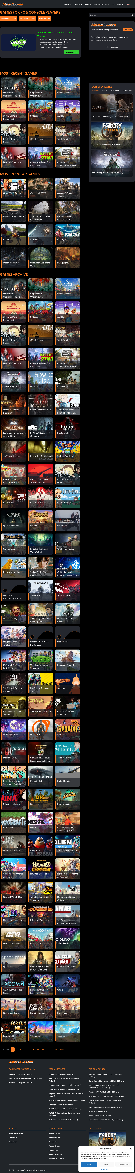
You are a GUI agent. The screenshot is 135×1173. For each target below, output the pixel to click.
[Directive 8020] (13, 753)
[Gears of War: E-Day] (13, 892)
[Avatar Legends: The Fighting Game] (40, 613)
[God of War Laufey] (13, 1008)
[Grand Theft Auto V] (13, 188)
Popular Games (54, 1133)
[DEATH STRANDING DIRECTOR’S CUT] (40, 961)
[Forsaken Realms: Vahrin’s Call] (40, 544)
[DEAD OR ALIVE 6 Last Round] (13, 660)
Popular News (54, 1150)
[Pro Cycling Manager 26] (40, 683)
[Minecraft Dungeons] (40, 915)
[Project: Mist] (40, 776)
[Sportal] (67, 729)
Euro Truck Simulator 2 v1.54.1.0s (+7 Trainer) (106, 1107)
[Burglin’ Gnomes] (40, 1008)
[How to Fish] (40, 381)
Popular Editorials (55, 1154)
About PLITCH (71, 52)
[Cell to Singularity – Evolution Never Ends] (67, 567)
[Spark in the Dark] (13, 521)
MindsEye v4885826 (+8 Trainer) (61, 1104)
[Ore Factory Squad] (67, 544)
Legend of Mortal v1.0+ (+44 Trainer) (62, 1074)
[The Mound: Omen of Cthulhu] (13, 683)
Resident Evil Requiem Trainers (20, 1083)
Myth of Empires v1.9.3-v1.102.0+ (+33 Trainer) (106, 1096)
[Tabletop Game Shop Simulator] (40, 892)
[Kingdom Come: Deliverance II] (67, 211)
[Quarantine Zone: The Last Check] (40, 157)
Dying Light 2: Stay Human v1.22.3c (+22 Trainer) (107, 1081)
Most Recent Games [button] (8, 18)
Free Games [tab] (127, 90)
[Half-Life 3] (40, 729)
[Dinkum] (40, 521)
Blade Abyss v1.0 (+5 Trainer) (100, 1115)
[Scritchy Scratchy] (67, 451)
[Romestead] (67, 1008)
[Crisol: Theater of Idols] (40, 405)
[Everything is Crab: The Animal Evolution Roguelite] (13, 776)
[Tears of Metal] (67, 590)
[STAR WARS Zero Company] (40, 428)
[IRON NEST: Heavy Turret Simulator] (40, 474)
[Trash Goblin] (67, 134)
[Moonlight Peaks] (13, 729)
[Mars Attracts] (67, 799)
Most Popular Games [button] (27, 18)
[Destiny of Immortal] (13, 157)
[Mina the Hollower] (13, 799)
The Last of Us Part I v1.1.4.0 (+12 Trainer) (104, 1092)
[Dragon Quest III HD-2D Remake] (40, 637)
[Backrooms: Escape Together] (13, 706)
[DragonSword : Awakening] (13, 637)
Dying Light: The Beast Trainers (20, 1074)
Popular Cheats (54, 1146)
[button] (131, 1148)
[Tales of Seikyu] (67, 753)
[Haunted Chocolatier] (40, 869)
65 (47, 1049)
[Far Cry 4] (67, 234)
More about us (112, 47)
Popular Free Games (56, 1159)
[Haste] (40, 822)
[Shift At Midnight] (13, 613)
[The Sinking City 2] (13, 381)
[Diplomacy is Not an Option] (67, 892)
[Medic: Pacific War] (13, 845)
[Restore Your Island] (13, 567)
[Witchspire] (40, 1031)
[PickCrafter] (13, 822)
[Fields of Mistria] (67, 497)
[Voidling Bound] (67, 938)
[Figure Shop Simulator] (13, 915)
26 (33, 1049)
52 (43, 1049)
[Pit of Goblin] (13, 497)
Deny (106, 1164)
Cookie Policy (105, 1169)
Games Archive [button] (44, 18)
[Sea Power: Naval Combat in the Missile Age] (67, 915)
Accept (88, 1164)
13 (28, 1049)
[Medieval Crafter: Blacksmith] (13, 405)
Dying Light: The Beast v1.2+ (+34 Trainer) (64, 1089)
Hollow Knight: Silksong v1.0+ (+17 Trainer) (65, 1085)
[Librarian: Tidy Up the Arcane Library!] (13, 428)
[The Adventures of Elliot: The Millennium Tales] (67, 405)
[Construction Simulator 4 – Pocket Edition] (67, 157)
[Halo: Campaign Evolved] (67, 613)
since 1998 (128, 30)
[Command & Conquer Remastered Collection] (40, 753)
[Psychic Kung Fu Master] (13, 134)
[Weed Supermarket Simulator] (40, 660)
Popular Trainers (55, 1138)
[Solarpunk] (67, 1031)
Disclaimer (13, 1142)
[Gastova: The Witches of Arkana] (13, 869)
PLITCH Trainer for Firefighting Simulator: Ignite (67, 1100)
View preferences (124, 1164)
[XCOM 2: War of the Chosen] (13, 985)
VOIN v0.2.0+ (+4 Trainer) (98, 1111)
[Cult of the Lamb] (40, 497)
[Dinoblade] (67, 521)
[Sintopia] (40, 111)
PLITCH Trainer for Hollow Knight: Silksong (65, 1109)
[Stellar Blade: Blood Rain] (40, 567)
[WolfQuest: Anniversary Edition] (13, 590)
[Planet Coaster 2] (67, 87)
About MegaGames (16, 1133)
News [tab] (104, 90)
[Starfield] (40, 234)
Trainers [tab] (95, 90)
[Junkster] (67, 683)
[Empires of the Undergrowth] (40, 87)
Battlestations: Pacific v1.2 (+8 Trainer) (63, 1120)
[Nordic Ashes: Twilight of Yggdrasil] (67, 869)
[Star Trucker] (67, 637)
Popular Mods (54, 1142)
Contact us (13, 1138)
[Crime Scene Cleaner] (67, 961)
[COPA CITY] (40, 938)
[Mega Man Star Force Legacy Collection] (40, 985)
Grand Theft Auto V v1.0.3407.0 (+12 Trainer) (106, 1120)
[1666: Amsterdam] (13, 451)
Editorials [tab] (115, 90)
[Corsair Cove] (13, 544)
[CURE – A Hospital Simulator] (67, 706)
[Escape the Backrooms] (40, 451)
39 (38, 1049)
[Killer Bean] (40, 845)
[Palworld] (13, 234)
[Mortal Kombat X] (13, 258)
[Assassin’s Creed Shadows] (67, 188)
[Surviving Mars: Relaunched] (13, 111)
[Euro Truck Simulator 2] (13, 211)
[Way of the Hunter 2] (13, 938)
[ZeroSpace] (40, 590)
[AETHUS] (67, 111)
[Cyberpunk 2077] (40, 188)
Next (62, 1049)
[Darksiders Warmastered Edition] (13, 87)
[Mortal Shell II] (67, 428)
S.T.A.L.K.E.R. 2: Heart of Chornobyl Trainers (25, 1078)
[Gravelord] (67, 985)
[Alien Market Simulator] (67, 845)
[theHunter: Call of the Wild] (40, 258)
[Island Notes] (67, 381)
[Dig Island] (40, 799)
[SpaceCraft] (13, 961)
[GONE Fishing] (40, 134)
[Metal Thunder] (67, 776)
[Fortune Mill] (13, 1031)
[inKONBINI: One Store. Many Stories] (67, 822)
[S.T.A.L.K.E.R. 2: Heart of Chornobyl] (40, 211)
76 (56, 1049)
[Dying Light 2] (67, 258)
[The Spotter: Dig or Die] (40, 706)
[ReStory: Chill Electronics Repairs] (13, 474)
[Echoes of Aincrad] (67, 660)
